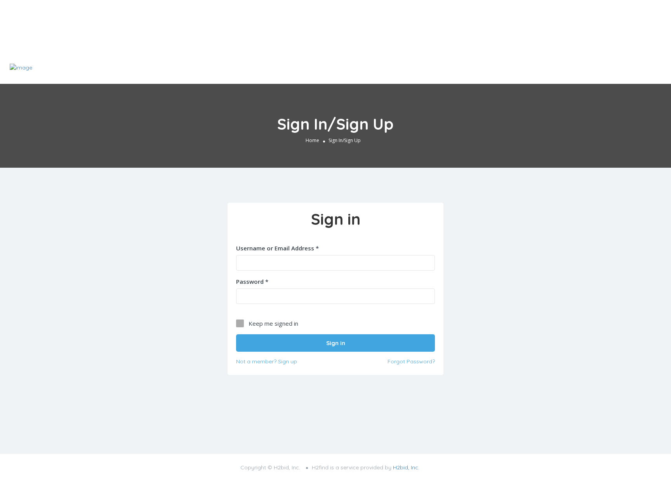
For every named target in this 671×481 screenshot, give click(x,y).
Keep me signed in (273, 323)
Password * (252, 281)
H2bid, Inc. (406, 467)
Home (312, 140)
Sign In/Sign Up (585, 70)
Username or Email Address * (277, 248)
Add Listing (637, 70)
